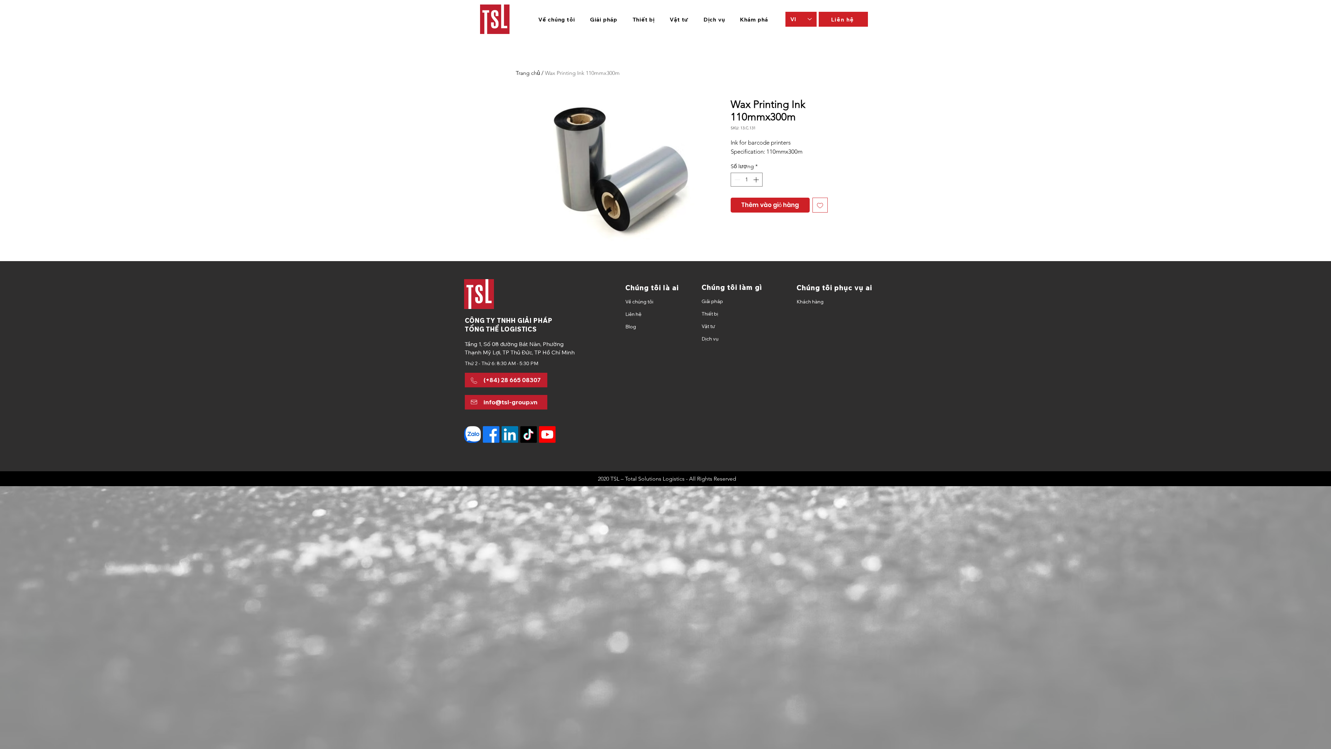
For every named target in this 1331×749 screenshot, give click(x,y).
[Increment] (757, 179)
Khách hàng (810, 302)
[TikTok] (528, 434)
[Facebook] (491, 434)
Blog (630, 327)
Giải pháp (712, 301)
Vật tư (708, 326)
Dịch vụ (710, 339)
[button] (604, 19)
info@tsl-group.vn (511, 402)
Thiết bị (710, 314)
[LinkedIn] (510, 434)
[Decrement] (736, 179)
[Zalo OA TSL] (472, 434)
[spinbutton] (746, 179)
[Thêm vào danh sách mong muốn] (820, 205)
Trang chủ (528, 73)
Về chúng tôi (639, 302)
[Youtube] (547, 434)
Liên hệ (633, 314)
